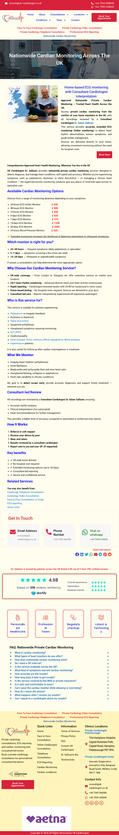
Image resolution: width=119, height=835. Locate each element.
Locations (79, 14)
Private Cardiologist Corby (99, 756)
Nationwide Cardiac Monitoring (59, 36)
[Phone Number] (49, 532)
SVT (12, 332)
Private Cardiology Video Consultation (82, 28)
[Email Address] (13, 532)
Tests (59, 20)
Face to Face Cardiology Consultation (37, 28)
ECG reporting (14, 503)
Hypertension (17, 343)
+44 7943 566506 (62, 539)
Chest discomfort (19, 321)
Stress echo (13, 507)
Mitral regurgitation (53, 339)
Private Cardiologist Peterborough (96, 731)
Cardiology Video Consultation (23, 496)
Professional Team (45, 627)
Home (30, 14)
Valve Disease (17, 339)
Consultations (57, 14)
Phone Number (58, 532)
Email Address (27, 531)
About (42, 14)
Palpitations (16, 313)
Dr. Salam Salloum (83, 123)
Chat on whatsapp (96, 532)
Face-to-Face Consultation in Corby (25, 499)
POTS (18, 332)
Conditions (41, 20)
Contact (75, 20)
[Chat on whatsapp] (85, 532)
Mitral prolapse (72, 339)
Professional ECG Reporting (84, 32)
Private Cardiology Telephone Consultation (42, 32)
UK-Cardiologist (81, 833)
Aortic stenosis (34, 339)
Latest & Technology (101, 627)
